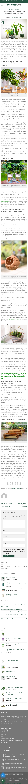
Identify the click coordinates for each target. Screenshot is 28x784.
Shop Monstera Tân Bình (7, 738)
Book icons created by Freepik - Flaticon (10, 783)
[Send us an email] (7, 730)
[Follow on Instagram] (5, 730)
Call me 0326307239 (6, 570)
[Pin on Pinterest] (18, 483)
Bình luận (5, 519)
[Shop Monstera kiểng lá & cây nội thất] (14, 5)
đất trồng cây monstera (18, 376)
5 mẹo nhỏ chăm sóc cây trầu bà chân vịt (11, 611)
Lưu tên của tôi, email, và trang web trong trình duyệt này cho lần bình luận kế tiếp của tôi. (14, 551)
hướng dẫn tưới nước (13, 319)
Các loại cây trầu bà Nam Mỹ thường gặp (11, 609)
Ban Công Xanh (5, 201)
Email (5, 536)
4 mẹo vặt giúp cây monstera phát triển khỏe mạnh (21, 504)
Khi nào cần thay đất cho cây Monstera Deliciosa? (14, 618)
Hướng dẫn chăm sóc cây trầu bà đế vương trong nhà (13, 615)
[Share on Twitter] (13, 483)
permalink (14, 489)
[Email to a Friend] (15, 483)
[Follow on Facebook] (2, 730)
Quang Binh (19, 17)
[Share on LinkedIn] (20, 483)
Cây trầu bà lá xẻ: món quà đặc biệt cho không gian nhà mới (13, 605)
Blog (15, 776)
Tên (4, 530)
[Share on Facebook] (10, 483)
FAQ (24, 776)
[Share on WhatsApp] (8, 483)
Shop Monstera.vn (5, 716)
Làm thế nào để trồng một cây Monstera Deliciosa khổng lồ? (6, 504)
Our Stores (10, 776)
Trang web (5, 543)
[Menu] (2, 5)
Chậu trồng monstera (14, 9)
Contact (19, 776)
